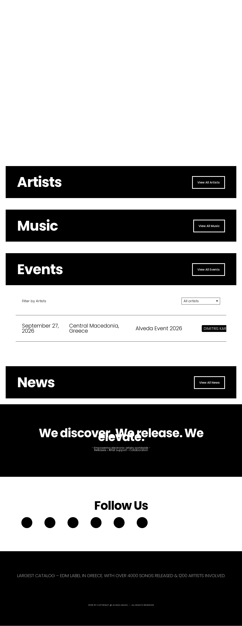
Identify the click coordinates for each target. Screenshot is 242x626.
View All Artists (208, 182)
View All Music (209, 226)
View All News (209, 382)
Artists (39, 182)
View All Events (208, 269)
